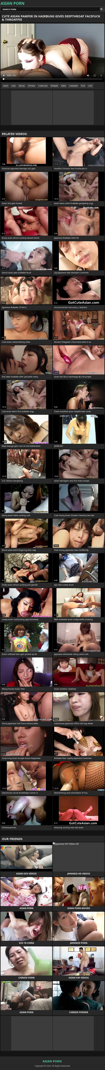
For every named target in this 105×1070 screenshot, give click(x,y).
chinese (31, 85)
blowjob (54, 85)
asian (5, 85)
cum (90, 85)
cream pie (42, 85)
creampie (73, 85)
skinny (22, 85)
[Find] (102, 9)
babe (63, 85)
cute (13, 85)
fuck (83, 85)
